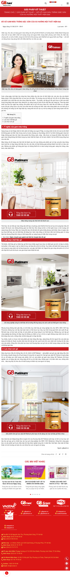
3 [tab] (34, 494)
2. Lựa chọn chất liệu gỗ (9, 120)
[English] (53, 2)
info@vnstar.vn (12, 566)
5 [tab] (37, 494)
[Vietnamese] (50, 2)
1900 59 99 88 (13, 564)
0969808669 (67, 568)
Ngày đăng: (6, 26)
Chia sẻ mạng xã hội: (47, 454)
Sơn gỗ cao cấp (48, 355)
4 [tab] (35, 494)
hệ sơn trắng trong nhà (14, 439)
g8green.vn (44, 511)
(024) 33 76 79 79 (16, 545)
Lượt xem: (61, 26)
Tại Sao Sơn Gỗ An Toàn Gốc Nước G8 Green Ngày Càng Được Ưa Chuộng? (11, 483)
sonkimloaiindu (62, 513)
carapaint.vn (10, 526)
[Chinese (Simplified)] (55, 2)
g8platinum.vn (27, 513)
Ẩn (14, 114)
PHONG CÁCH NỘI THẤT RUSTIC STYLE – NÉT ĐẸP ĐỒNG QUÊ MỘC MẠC (58, 483)
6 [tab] (39, 494)
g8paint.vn (65, 448)
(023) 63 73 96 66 (16, 553)
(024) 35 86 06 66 (16, 537)
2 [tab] (32, 494)
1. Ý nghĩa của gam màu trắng (11, 118)
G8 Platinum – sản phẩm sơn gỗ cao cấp (46, 353)
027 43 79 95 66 (16, 559)
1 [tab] (30, 494)
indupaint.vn (62, 511)
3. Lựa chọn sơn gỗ (8, 121)
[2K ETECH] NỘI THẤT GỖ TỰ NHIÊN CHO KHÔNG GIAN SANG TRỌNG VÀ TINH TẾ (35, 483)
